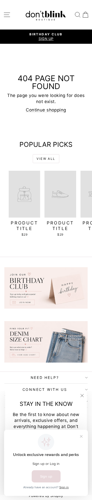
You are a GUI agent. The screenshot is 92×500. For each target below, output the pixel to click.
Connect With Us (44, 389)
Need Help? (45, 377)
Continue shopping (46, 109)
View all (46, 159)
